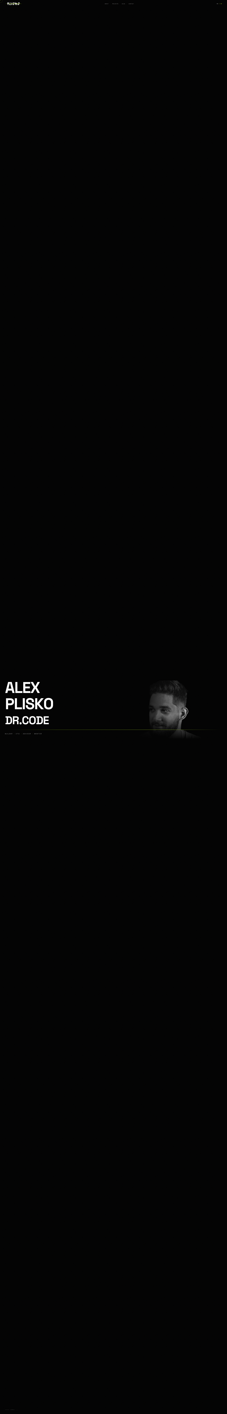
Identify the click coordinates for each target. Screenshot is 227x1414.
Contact (131, 4)
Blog (123, 4)
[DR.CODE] (13, 3)
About (107, 4)
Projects (115, 4)
